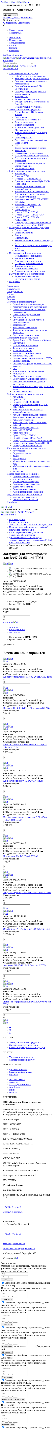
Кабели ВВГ (21, 173)
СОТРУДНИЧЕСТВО (20, 1084)
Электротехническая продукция (24, 109)
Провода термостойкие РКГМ (29, 225)
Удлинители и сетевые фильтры (30, 148)
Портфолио (14, 281)
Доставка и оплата (18, 1069)
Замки (18, 235)
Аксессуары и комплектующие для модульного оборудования (26, 533)
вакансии (13, 1082)
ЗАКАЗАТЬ (7, 1280)
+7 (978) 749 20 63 (12, 1234)
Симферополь (10, 23)
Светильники (21, 89)
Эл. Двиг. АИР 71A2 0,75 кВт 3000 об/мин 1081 (26, 929)
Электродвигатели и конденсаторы (32, 155)
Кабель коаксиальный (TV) (28, 204)
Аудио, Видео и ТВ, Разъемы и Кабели (32, 340)
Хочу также (7, 1377)
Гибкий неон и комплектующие (30, 76)
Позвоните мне (10, 68)
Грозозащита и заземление (27, 119)
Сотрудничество (17, 43)
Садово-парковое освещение (29, 263)
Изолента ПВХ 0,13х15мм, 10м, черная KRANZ (26, 708)
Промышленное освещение (28, 256)
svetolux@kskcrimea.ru (14, 1243)
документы (14, 632)
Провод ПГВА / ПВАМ (26, 212)
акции (12, 1090)
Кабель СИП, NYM (24, 207)
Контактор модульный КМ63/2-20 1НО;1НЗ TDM (27, 677)
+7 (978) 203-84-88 (27, 66)
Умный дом (20, 150)
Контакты (14, 50)
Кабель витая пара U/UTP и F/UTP (32, 199)
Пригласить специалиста (13, 1399)
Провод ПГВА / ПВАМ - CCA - (30, 214)
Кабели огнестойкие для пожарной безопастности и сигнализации (32, 192)
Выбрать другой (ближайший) (18, 17)
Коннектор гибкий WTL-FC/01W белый (23, 781)
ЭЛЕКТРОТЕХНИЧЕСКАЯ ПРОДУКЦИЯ (30, 524)
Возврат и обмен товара (20, 1072)
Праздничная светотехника (28, 107)
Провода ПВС (22, 176)
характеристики (17, 629)
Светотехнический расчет (27, 279)
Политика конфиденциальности (19, 1248)
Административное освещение (30, 271)
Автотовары (21, 230)
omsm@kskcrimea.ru (13, 1212)
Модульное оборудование (21, 530)
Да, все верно (10, 15)
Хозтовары (20, 250)
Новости (13, 48)
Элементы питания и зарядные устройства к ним (30, 164)
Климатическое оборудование (29, 127)
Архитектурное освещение (28, 261)
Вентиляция (21, 117)
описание (13, 627)
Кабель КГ (20, 202)
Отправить (6, 1352)
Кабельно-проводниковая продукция (27, 171)
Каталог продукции (18, 522)
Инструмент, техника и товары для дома (29, 227)
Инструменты (21, 238)
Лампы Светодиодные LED (28, 86)
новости (13, 1092)
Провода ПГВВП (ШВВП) (28, 179)
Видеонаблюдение (24, 232)
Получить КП (8, 1424)
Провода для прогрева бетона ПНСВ (33, 222)
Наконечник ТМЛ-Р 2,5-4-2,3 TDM (20, 856)
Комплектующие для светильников (32, 78)
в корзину (8, 622)
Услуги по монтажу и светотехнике (26, 274)
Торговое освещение (25, 266)
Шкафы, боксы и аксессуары (29, 153)
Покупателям (15, 40)
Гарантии (13, 1074)
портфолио (14, 1087)
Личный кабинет (14, 55)
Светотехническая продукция (23, 73)
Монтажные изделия (25, 130)
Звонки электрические (26, 122)
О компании (15, 37)
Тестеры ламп (21, 96)
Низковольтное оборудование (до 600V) (32, 358)
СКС (17, 145)
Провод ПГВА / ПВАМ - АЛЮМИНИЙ (27, 218)
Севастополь (24, 23)
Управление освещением (27, 99)
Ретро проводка (22, 209)
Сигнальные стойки (24, 168)
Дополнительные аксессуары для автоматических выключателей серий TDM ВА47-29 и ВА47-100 (30, 540)
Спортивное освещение (26, 268)
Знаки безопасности (24, 125)
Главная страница (17, 519)
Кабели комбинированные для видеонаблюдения (30, 187)
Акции (12, 45)
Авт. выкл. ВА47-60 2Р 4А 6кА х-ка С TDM (24, 965)
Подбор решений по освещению (25, 253)
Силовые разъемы (23, 137)
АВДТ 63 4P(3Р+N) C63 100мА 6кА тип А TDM (27, 892)
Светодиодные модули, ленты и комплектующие (30, 92)
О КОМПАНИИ (17, 1079)
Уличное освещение (24, 258)
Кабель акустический (25, 196)
